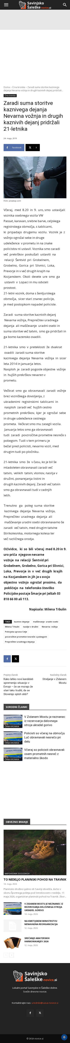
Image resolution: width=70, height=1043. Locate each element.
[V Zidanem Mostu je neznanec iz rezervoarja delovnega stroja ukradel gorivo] (13, 721)
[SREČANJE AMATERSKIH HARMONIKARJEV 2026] (13, 943)
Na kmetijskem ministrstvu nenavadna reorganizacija (41, 922)
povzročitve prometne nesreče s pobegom (26, 636)
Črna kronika (18, 87)
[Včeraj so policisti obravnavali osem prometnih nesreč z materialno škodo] (13, 754)
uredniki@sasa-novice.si (45, 1002)
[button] (6, 5)
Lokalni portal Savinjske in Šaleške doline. (35, 987)
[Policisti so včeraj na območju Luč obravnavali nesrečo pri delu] (13, 738)
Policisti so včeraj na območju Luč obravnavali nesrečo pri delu (44, 737)
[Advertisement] (35, 47)
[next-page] (11, 955)
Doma (7, 87)
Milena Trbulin (12, 626)
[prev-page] (6, 955)
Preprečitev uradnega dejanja (20, 641)
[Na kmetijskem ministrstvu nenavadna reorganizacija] (13, 925)
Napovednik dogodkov (17, 873)
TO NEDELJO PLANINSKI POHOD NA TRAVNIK (35, 879)
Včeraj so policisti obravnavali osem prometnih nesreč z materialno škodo (44, 754)
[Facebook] (7, 658)
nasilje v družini (30, 626)
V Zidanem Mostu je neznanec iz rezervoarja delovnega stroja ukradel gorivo (44, 721)
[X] (15, 658)
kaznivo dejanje (21, 621)
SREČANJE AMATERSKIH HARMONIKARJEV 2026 (37, 940)
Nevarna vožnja (50, 626)
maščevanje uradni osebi (45, 621)
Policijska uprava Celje (16, 631)
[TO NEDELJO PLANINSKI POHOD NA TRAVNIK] (35, 852)
